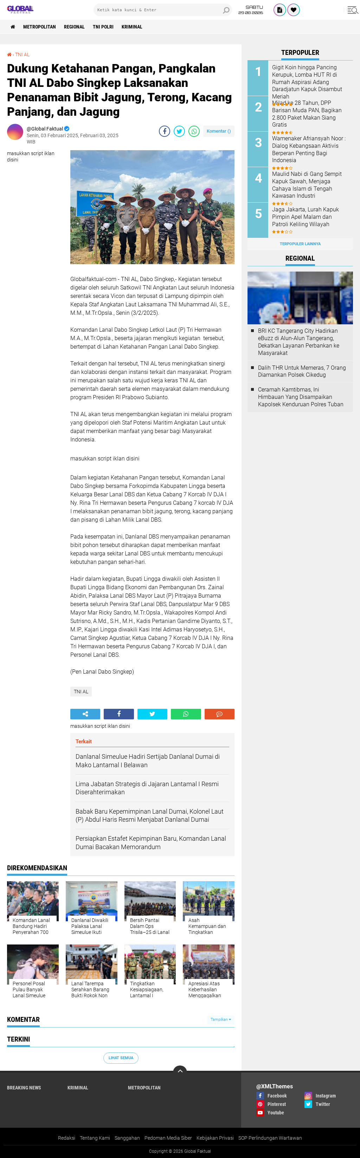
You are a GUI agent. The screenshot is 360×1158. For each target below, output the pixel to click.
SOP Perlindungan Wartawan (270, 1138)
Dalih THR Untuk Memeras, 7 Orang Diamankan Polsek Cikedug (302, 371)
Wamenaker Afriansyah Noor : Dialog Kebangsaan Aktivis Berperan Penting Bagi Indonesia (309, 149)
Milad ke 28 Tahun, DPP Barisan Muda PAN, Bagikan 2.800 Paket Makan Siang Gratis (307, 114)
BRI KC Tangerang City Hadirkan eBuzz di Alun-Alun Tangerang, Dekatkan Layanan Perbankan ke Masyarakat (298, 341)
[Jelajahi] (352, 10)
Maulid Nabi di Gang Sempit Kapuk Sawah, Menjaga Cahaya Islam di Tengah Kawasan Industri (307, 185)
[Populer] (293, 9)
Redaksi (66, 1138)
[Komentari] (219, 714)
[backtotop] (180, 1072)
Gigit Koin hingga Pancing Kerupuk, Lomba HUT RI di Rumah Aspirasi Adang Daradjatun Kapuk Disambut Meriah (307, 82)
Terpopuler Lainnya (300, 244)
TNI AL (22, 54)
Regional (74, 27)
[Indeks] (279, 9)
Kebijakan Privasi (215, 1138)
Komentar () (219, 131)
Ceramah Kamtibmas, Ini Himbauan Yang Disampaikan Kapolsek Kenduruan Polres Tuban (300, 397)
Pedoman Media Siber (168, 1138)
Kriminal (132, 27)
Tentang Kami (95, 1138)
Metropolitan (39, 27)
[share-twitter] (179, 131)
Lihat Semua (121, 1058)
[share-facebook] (164, 131)
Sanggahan (127, 1138)
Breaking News (24, 1087)
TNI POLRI (103, 27)
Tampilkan (220, 1019)
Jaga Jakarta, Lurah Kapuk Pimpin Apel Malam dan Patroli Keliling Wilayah (305, 217)
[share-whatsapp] (194, 131)
